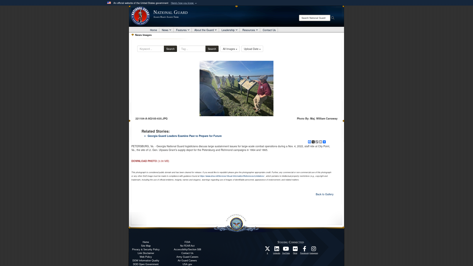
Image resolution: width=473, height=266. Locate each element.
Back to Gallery (325, 194)
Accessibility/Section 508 (187, 249)
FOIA (187, 242)
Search (170, 49)
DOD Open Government (146, 264)
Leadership (228, 30)
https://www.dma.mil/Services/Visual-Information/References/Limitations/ (232, 176)
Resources (248, 30)
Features (181, 30)
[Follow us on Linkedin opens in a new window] (276, 249)
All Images (229, 49)
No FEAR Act (187, 245)
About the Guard (204, 30)
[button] (184, 3)
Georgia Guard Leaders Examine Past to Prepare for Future (185, 136)
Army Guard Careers (187, 256)
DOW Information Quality (145, 260)
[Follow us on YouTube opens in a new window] (286, 249)
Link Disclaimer (146, 253)
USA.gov (187, 264)
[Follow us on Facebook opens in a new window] (304, 249)
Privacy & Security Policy (146, 249)
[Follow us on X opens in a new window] (267, 249)
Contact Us (269, 30)
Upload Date (251, 49)
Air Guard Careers (187, 260)
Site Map (146, 245)
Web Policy (146, 256)
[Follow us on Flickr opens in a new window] (295, 249)
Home (153, 30)
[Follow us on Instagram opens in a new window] (313, 249)
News (165, 30)
